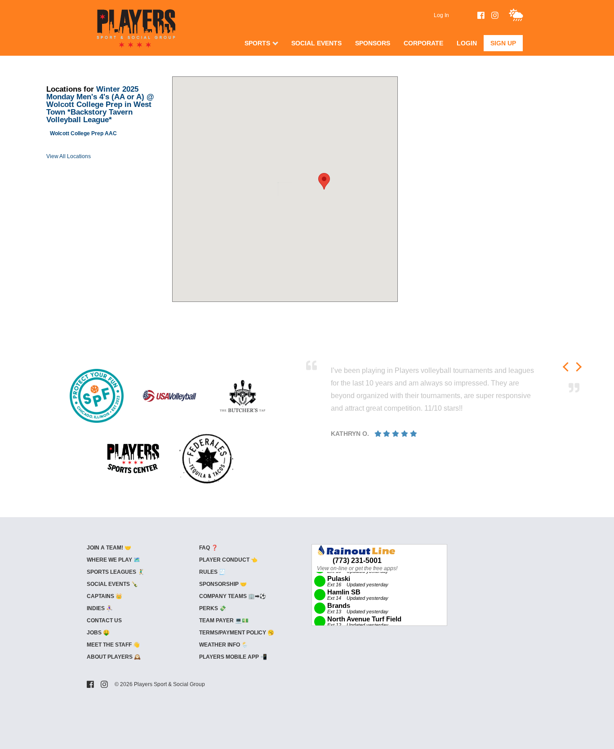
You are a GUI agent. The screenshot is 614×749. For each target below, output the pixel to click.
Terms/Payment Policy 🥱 (236, 632)
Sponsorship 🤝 (223, 584)
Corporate (423, 43)
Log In (441, 15)
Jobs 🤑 (98, 632)
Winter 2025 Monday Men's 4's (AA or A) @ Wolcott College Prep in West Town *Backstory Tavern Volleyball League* (100, 104)
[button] (324, 181)
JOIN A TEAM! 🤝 (109, 548)
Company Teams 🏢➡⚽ (232, 596)
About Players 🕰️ (114, 657)
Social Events (316, 43)
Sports (257, 43)
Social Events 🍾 (112, 584)
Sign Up (503, 43)
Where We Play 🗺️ (113, 560)
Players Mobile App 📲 (233, 657)
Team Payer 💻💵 (224, 620)
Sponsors (372, 43)
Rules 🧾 (212, 572)
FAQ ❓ (208, 548)
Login (467, 43)
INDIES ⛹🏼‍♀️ (100, 608)
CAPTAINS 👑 (104, 596)
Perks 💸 (212, 608)
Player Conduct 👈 (228, 560)
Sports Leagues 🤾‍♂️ (115, 572)
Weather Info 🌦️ (223, 645)
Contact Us (104, 620)
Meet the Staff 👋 (113, 645)
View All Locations (68, 156)
